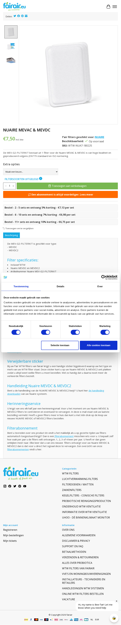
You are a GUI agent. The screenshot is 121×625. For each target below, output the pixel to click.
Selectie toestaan (60, 345)
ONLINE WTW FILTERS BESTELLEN (83, 594)
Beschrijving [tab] (11, 235)
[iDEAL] (26, 620)
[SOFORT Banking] (56, 620)
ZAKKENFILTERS (71, 490)
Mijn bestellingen (13, 535)
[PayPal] (31, 620)
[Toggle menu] (115, 6)
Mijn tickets (10, 541)
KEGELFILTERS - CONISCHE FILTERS (83, 495)
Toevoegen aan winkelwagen (69, 186)
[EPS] (81, 620)
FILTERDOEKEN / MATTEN (78, 484)
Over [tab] (100, 286)
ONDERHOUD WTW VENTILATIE (81, 506)
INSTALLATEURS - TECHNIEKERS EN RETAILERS (83, 581)
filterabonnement (64, 436)
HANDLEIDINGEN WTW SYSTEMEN (83, 588)
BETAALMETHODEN (74, 552)
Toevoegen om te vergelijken (20, 228)
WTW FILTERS (70, 473)
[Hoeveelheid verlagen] (5, 185)
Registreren (10, 530)
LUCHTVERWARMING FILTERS (80, 479)
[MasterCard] (36, 620)
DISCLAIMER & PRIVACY (76, 541)
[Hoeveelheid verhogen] (13, 185)
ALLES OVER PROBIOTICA (77, 563)
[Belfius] (66, 620)
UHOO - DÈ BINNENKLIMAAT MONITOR (86, 517)
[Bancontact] (51, 620)
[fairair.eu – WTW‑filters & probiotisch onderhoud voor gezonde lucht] (14, 6)
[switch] (45, 332)
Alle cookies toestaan (98, 345)
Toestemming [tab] (21, 286)
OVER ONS (68, 530)
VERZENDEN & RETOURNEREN (80, 557)
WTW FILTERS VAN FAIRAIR (78, 568)
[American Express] (76, 620)
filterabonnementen (18, 449)
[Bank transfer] (61, 620)
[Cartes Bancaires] (86, 620)
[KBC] (71, 620)
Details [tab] (60, 286)
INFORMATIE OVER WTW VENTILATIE (84, 512)
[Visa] (41, 620)
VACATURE (68, 599)
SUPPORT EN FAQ (72, 546)
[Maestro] (46, 620)
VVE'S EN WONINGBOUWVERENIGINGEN (86, 574)
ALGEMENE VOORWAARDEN (78, 535)
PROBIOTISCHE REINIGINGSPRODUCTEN (86, 501)
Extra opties (11, 164)
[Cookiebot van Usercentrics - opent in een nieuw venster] (103, 277)
